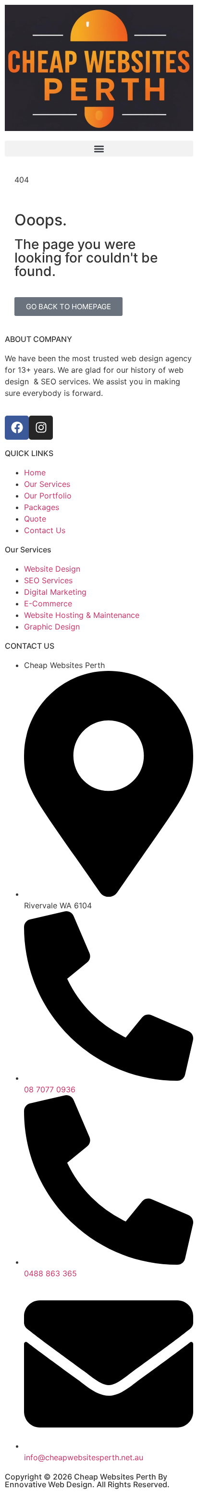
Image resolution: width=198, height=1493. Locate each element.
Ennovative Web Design (48, 1484)
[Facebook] (17, 428)
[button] (99, 149)
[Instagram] (41, 428)
